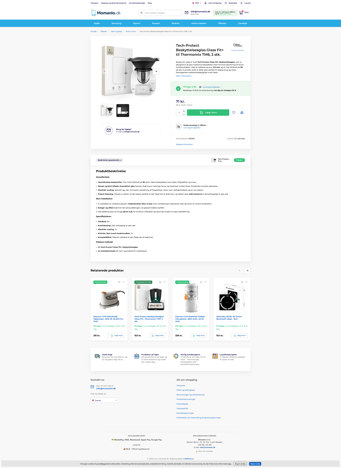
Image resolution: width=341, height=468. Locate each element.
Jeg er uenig (240, 464)
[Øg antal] (184, 111)
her (229, 464)
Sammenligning (214, 3)
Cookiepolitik (182, 408)
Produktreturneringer (185, 399)
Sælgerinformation (184, 144)
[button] (156, 71)
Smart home (131, 31)
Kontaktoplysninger (137, 3)
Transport (94, 3)
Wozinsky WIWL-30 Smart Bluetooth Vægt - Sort (229, 317)
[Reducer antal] (184, 114)
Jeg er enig (255, 464)
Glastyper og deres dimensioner (113, 3)
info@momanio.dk (207, 447)
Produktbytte (182, 404)
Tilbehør (103, 31)
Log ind (247, 3)
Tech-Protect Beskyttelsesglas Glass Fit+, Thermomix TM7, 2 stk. (149, 319)
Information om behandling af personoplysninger (198, 418)
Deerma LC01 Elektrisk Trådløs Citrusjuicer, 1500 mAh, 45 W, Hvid (190, 319)
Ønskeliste (233, 3)
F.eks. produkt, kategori (155, 13)
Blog (150, 3)
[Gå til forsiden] (106, 12)
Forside (94, 31)
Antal (179, 112)
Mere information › (184, 76)
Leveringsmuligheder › (212, 87)
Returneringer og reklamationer (190, 395)
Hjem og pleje (116, 31)
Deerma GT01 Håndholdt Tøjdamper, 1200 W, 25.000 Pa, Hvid (108, 319)
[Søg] (142, 13)
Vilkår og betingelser (185, 390)
